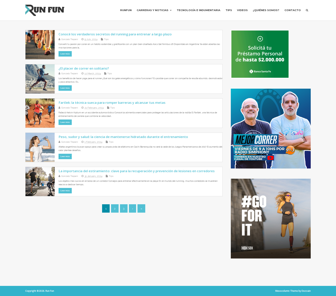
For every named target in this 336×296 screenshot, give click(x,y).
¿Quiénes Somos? (266, 10)
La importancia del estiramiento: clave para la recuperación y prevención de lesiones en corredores (137, 171)
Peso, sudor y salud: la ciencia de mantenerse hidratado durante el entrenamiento (123, 136)
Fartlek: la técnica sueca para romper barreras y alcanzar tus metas (112, 102)
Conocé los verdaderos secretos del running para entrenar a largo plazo (115, 34)
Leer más (65, 54)
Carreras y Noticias (152, 10)
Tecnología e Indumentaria (198, 10)
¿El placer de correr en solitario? (84, 68)
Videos (242, 10)
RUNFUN (126, 10)
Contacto (292, 10)
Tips (229, 10)
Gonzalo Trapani (69, 39)
